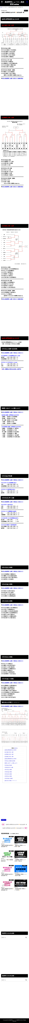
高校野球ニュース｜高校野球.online (14, 3)
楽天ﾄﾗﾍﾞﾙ (20, 352)
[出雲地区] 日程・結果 (9, 754)
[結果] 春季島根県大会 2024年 (10, 758)
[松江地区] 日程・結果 (9, 752)
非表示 (15, 748)
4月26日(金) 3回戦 (8, 771)
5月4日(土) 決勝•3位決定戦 (10, 760)
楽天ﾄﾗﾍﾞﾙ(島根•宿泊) (18, 78)
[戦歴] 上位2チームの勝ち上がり (11, 763)
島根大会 (4, 819)
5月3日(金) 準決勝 (8, 765)
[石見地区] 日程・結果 (9, 756)
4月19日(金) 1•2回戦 (9, 778)
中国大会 (15, 352)
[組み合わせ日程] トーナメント (11, 780)
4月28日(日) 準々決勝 (9, 767)
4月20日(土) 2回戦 (8, 776)
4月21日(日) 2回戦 (8, 774)
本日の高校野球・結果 (7, 78)
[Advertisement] (14, 97)
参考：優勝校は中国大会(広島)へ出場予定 (11, 369)
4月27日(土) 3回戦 (8, 769)
